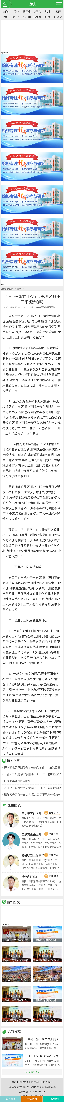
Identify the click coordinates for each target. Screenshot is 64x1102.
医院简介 (23, 1082)
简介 (16, 11)
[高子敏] (11, 821)
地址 (47, 11)
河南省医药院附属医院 (45, 307)
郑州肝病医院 (7, 289)
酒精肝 (48, 17)
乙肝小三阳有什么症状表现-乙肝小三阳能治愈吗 (32, 787)
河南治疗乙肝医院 (29, 1087)
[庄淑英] (11, 842)
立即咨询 (53, 812)
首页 (14, 1082)
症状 (19, 289)
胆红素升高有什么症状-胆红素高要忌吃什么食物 (32, 794)
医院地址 (35, 1082)
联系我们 (48, 1082)
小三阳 (27, 17)
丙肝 (6, 17)
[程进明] (11, 863)
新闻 (6, 11)
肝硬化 (58, 17)
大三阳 (16, 17)
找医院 (37, 11)
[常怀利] (11, 885)
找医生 (27, 11)
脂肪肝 (37, 17)
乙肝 (58, 11)
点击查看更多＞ (32, 1072)
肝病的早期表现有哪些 (17, 781)
